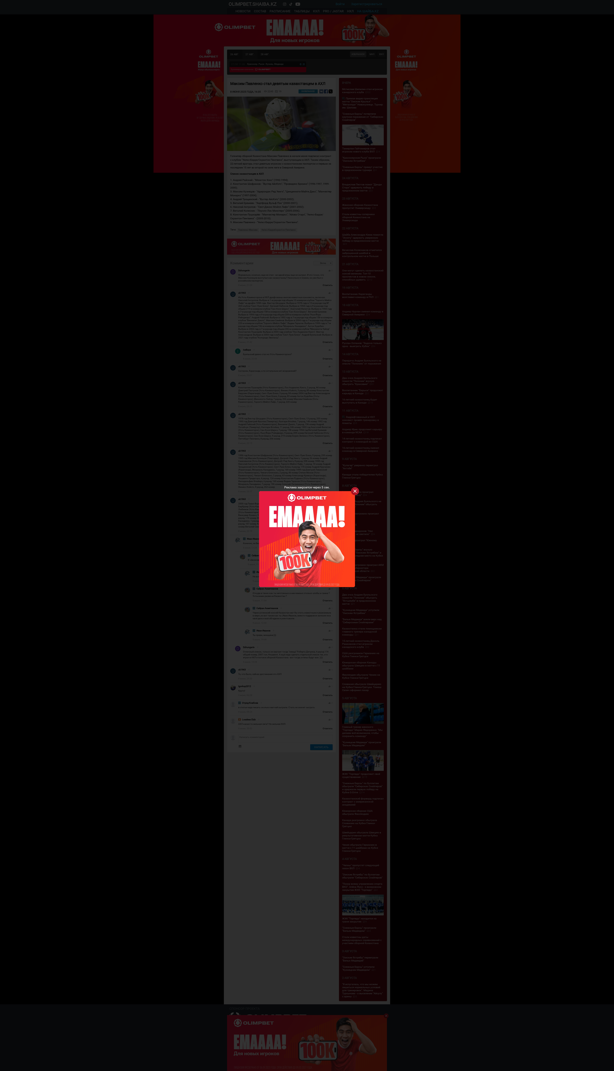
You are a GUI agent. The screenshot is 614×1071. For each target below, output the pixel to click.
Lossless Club (249, 719)
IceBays (247, 349)
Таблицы (302, 11)
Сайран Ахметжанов (262, 555)
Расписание (280, 11)
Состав (260, 11)
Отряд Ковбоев (250, 703)
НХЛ (350, 11)
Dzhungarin (244, 270)
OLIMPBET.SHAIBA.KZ (253, 4)
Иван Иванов (254, 538)
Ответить (328, 285)
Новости (243, 11)
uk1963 (242, 293)
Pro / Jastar (333, 11)
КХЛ (316, 11)
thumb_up (329, 270)
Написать (321, 747)
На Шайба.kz (368, 11)
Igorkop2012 (244, 686)
